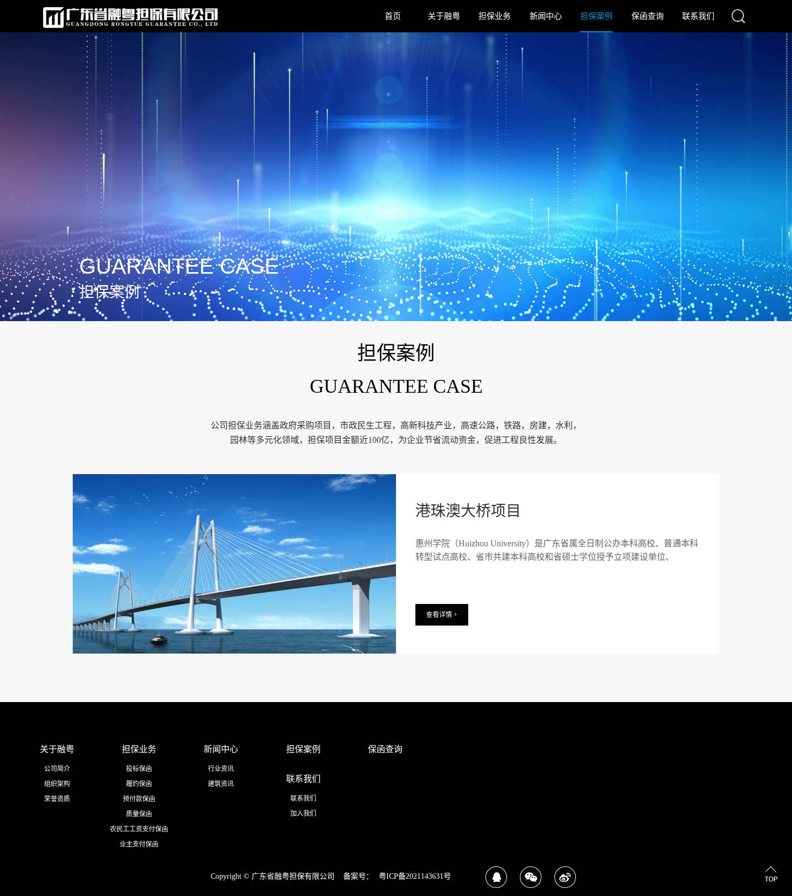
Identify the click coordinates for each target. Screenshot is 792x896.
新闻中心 (546, 16)
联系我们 (698, 16)
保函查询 (647, 16)
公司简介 (57, 769)
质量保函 (139, 814)
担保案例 (596, 16)
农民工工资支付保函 (139, 829)
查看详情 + (441, 615)
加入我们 (303, 813)
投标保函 (139, 769)
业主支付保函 (139, 844)
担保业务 (494, 16)
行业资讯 (221, 769)
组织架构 (57, 784)
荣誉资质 (57, 799)
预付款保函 (139, 799)
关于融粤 (444, 16)
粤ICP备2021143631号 (415, 876)
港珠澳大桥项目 (468, 511)
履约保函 (139, 784)
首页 (393, 16)
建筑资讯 (221, 784)
